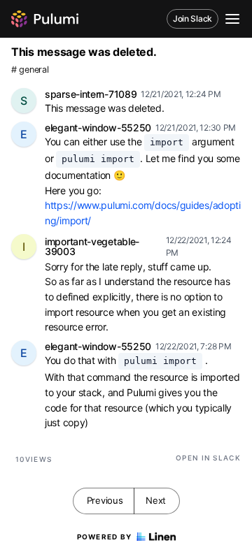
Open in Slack (208, 457)
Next (156, 500)
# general (29, 69)
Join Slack (192, 18)
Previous (105, 500)
